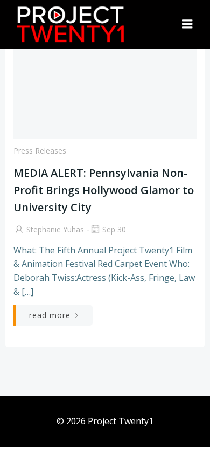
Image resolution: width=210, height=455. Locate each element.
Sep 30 (114, 229)
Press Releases (39, 151)
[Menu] (187, 24)
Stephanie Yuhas (55, 229)
